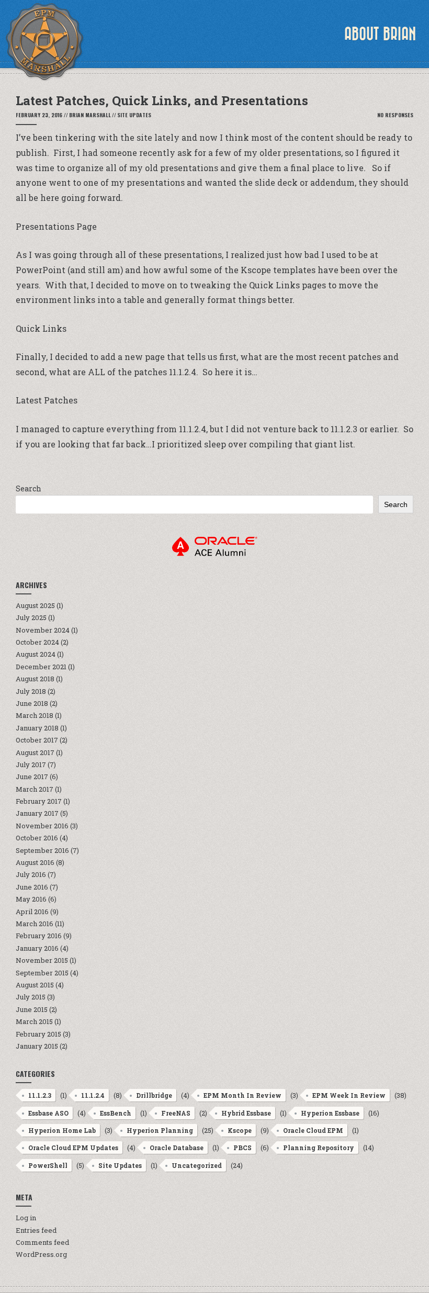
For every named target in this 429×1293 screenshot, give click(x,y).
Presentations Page (56, 226)
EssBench (115, 1113)
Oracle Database (177, 1147)
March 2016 (34, 923)
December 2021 (41, 666)
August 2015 (35, 985)
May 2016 (31, 899)
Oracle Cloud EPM (313, 1130)
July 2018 (31, 691)
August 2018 (35, 678)
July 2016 (31, 874)
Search (28, 488)
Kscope (240, 1130)
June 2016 (32, 887)
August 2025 (35, 605)
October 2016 (37, 837)
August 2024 (35, 654)
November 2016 (42, 825)
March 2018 (34, 715)
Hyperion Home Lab (62, 1130)
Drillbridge (154, 1095)
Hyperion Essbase (330, 1113)
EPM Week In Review (349, 1095)
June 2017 (32, 776)
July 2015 (31, 997)
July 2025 (31, 617)
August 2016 (35, 862)
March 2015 (34, 1021)
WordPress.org (41, 1254)
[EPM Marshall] (44, 42)
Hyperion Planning (160, 1130)
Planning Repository (318, 1147)
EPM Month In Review (242, 1095)
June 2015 (32, 1009)
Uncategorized (197, 1165)
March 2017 (34, 789)
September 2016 (42, 850)
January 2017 (37, 813)
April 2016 (32, 911)
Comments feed (42, 1242)
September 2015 (42, 972)
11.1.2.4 (93, 1095)
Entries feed (36, 1230)
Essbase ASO (48, 1113)
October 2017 (37, 740)
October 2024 (37, 642)
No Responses (395, 115)
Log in (26, 1217)
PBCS (242, 1147)
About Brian (380, 34)
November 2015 (42, 960)
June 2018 (32, 703)
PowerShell (47, 1165)
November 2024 (43, 630)
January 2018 (37, 728)
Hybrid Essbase (246, 1113)
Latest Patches (46, 400)
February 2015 (38, 1034)
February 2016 (39, 935)
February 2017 (39, 801)
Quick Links (41, 328)
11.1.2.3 (39, 1095)
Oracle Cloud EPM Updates (73, 1147)
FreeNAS (175, 1113)
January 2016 (37, 948)
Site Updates (134, 115)
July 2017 (31, 764)
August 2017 (35, 752)
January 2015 (37, 1046)
